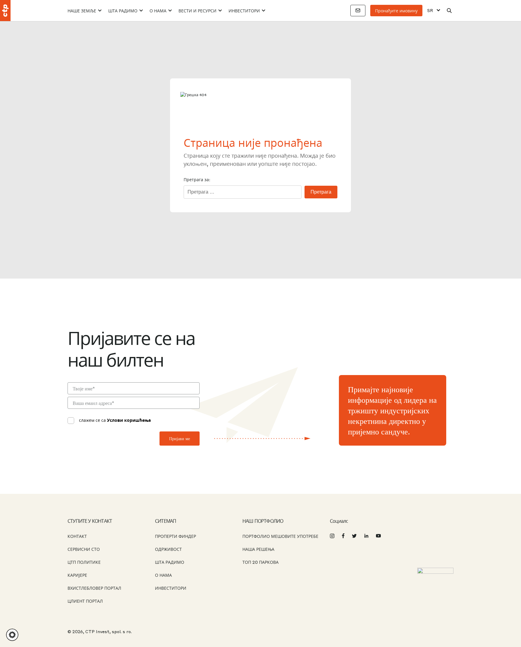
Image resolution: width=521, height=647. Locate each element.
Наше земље (82, 10)
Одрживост (168, 549)
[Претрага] (449, 10)
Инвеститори (244, 10)
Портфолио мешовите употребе (280, 536)
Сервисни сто (84, 549)
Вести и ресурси (197, 10)
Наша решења (258, 549)
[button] (12, 635)
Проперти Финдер (175, 536)
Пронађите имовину (396, 10)
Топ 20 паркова (260, 562)
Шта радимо (122, 10)
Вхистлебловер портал (94, 588)
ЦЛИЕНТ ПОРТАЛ (85, 601)
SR (430, 10)
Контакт (77, 536)
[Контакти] (357, 10)
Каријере (77, 575)
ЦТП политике (84, 562)
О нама (158, 10)
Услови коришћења (129, 420)
